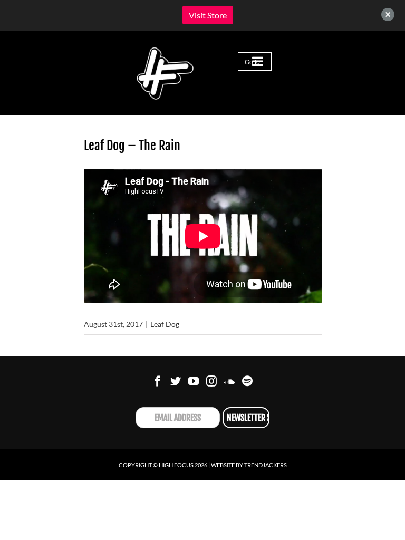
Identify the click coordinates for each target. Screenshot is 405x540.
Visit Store (208, 15)
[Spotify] (247, 381)
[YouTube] (193, 381)
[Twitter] (175, 381)
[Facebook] (157, 381)
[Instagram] (211, 381)
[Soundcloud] (229, 381)
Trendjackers (265, 464)
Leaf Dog (164, 324)
